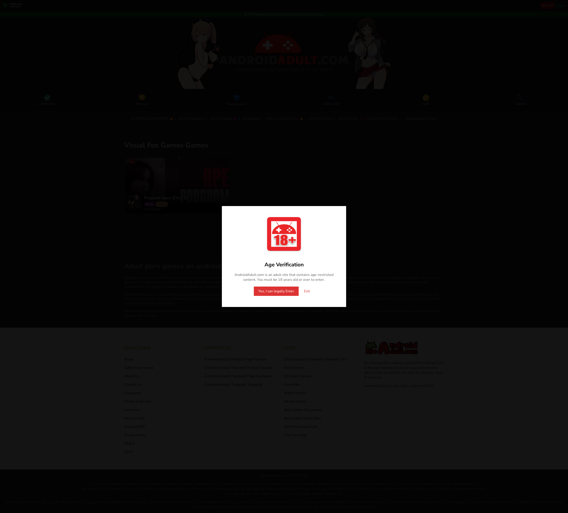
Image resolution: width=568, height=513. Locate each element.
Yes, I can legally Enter (276, 291)
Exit (307, 291)
